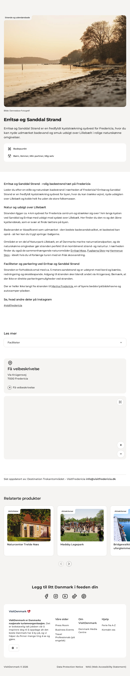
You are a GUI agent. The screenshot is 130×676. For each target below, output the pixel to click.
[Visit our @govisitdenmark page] (74, 596)
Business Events (64, 629)
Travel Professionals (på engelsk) (65, 637)
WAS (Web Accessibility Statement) (106, 666)
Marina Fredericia (62, 286)
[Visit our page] (55, 596)
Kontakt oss (108, 629)
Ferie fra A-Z (109, 625)
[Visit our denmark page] (46, 596)
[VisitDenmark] (20, 611)
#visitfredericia (13, 305)
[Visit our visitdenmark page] (65, 596)
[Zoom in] (121, 445)
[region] (65, 427)
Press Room (62, 625)
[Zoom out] (121, 454)
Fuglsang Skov (96, 250)
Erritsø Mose (78, 250)
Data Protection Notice (70, 666)
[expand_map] (120, 402)
